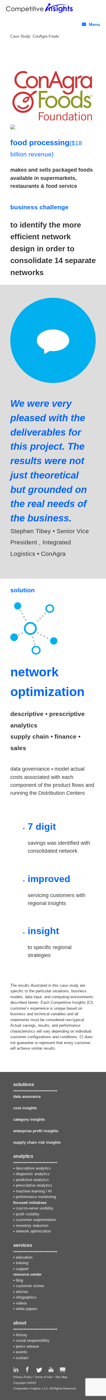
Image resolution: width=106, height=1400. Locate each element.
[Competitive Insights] (40, 8)
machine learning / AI (34, 1191)
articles (22, 1291)
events (21, 1352)
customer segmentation (36, 1219)
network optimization (33, 1231)
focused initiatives (30, 1202)
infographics (26, 1297)
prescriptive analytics (34, 1185)
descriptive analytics (33, 1168)
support (22, 1269)
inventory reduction (32, 1225)
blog (19, 1280)
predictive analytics (32, 1179)
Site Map (61, 1377)
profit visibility (27, 1214)
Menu (94, 24)
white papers (26, 1309)
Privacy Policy (22, 1377)
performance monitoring (36, 1197)
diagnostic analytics (33, 1174)
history (21, 1335)
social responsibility (32, 1340)
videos (21, 1303)
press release (27, 1346)
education (24, 1257)
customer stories (30, 1286)
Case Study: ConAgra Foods (34, 36)
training (22, 1263)
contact (22, 1358)
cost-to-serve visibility (34, 1208)
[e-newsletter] (62, 1371)
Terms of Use (43, 1377)
